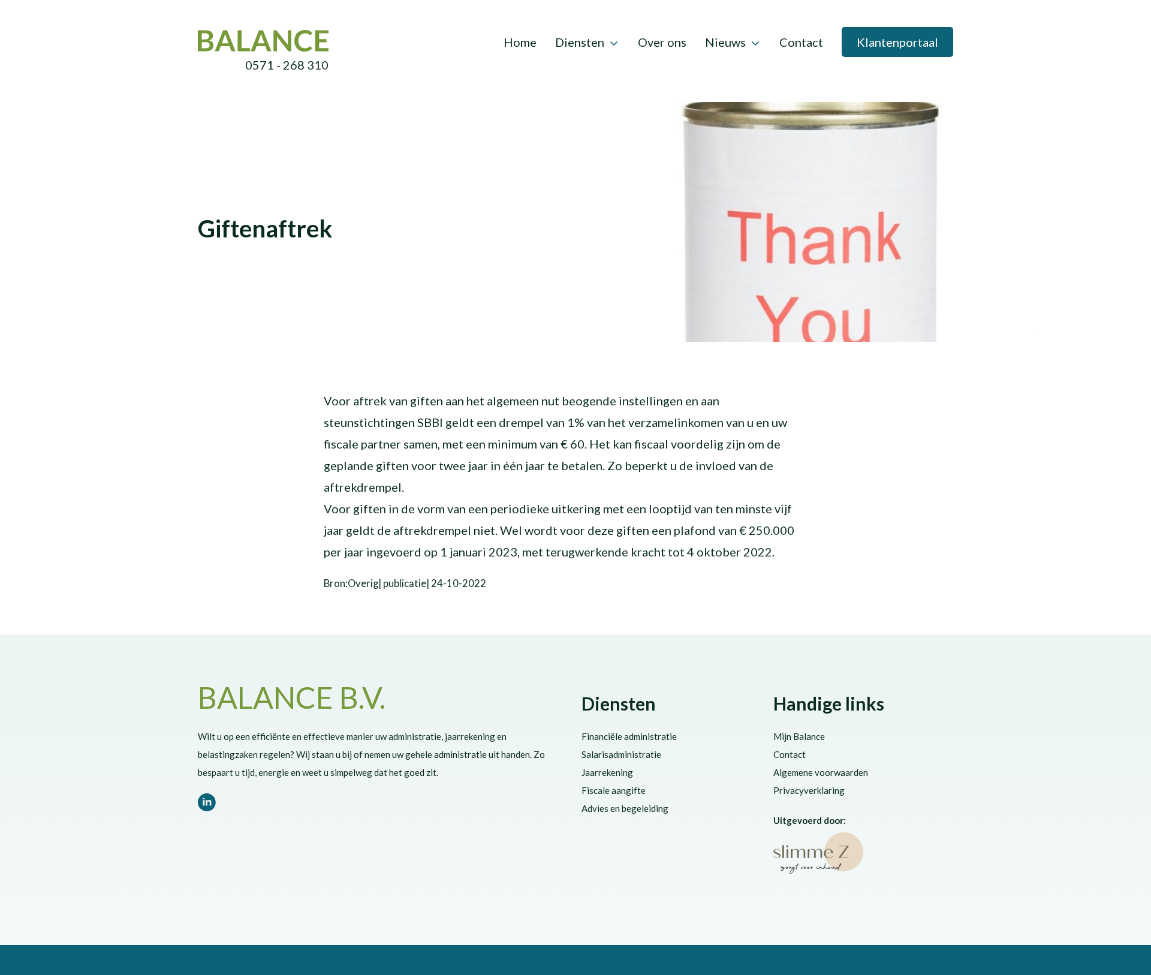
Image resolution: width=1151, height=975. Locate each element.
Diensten (579, 42)
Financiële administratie (629, 736)
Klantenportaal (897, 42)
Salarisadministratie (621, 754)
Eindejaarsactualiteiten (384, 205)
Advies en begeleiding (624, 808)
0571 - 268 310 (287, 65)
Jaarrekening (607, 772)
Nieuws (725, 42)
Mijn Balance (799, 736)
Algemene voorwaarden (820, 772)
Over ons (662, 42)
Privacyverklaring (809, 790)
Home (520, 42)
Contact (801, 42)
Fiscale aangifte (613, 790)
